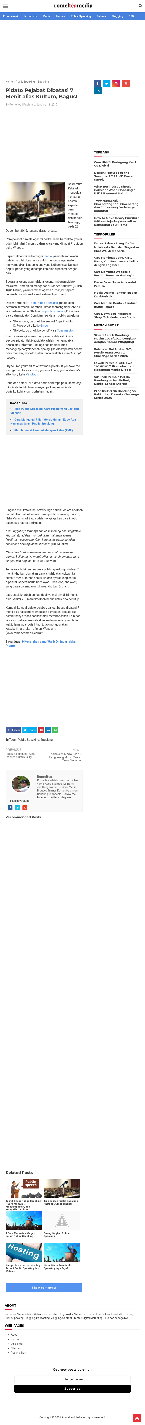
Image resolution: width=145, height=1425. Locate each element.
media (47, 256)
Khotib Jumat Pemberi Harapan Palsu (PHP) (43, 430)
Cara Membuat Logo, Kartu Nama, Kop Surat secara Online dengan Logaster (116, 261)
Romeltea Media (72, 1417)
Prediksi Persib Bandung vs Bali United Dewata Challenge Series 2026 (116, 394)
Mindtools (32, 374)
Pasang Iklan (18, 1352)
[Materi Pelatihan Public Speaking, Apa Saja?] (62, 1252)
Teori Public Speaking (43, 303)
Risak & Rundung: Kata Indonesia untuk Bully (20, 755)
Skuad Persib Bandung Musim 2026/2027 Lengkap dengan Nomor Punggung (115, 338)
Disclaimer (17, 1343)
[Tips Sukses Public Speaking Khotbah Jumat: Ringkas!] (62, 1188)
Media (47, 16)
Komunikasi (10, 16)
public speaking (55, 311)
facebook (43, 797)
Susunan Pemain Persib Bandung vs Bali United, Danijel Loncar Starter (112, 380)
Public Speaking (81, 16)
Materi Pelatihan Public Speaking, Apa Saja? (58, 1267)
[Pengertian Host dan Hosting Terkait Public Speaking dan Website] (24, 1252)
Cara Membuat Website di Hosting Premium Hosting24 (114, 273)
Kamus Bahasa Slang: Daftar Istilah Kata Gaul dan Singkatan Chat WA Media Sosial (116, 247)
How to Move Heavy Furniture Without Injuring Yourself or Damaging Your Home (116, 221)
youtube (24, 800)
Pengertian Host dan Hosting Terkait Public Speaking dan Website (23, 1268)
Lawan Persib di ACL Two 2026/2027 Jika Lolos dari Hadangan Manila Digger (113, 366)
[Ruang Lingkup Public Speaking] (62, 1220)
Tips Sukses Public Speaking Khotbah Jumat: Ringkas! (61, 1202)
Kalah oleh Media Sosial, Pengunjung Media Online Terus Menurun (65, 757)
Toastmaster (65, 330)
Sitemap (16, 1348)
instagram (64, 797)
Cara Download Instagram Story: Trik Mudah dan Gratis (114, 315)
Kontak (15, 1339)
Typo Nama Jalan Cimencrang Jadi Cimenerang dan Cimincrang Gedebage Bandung (116, 206)
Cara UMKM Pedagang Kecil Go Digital (115, 163)
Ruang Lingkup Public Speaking (57, 1234)
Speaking (46, 739)
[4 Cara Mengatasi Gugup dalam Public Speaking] (24, 1220)
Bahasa (101, 16)
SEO (131, 16)
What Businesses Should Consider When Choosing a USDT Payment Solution (114, 190)
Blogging (117, 16)
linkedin (14, 800)
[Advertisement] (72, 50)
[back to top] (137, 1418)
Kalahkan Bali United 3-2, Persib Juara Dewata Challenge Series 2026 (113, 352)
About (14, 1334)
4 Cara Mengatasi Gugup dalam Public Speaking (20, 1234)
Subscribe (72, 1389)
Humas (60, 16)
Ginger (44, 325)
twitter (54, 797)
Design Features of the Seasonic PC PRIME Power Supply (114, 176)
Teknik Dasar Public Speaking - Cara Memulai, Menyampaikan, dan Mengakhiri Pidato (23, 1205)
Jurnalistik (30, 16)
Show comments (44, 1287)
